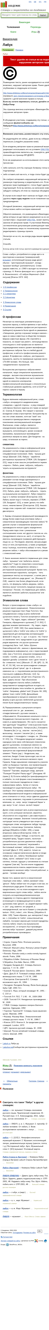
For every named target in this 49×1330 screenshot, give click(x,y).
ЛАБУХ (6, 1216)
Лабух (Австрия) (11, 1168)
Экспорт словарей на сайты (10, 1241)
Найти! (43, 15)
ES (40, 2)
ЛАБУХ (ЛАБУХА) (11, 1176)
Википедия (24, 22)
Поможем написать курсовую (28, 1065)
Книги (13, 32)
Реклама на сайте (29, 1232)
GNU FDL (31, 220)
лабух (5, 1110)
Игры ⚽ (35, 32)
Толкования (13, 27)
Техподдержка (17, 1232)
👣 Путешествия (6, 1237)
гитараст (6, 1072)
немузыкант (25, 1072)
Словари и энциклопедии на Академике (23, 10)
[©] (10, 79)
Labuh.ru (6, 1043)
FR (45, 2)
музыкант (7, 260)
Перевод (19, 50)
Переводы (35, 27)
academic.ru (10, 4)
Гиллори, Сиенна (36, 1081)
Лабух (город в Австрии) (15, 1157)
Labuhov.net (8, 1047)
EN (30, 2)
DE (35, 2)
